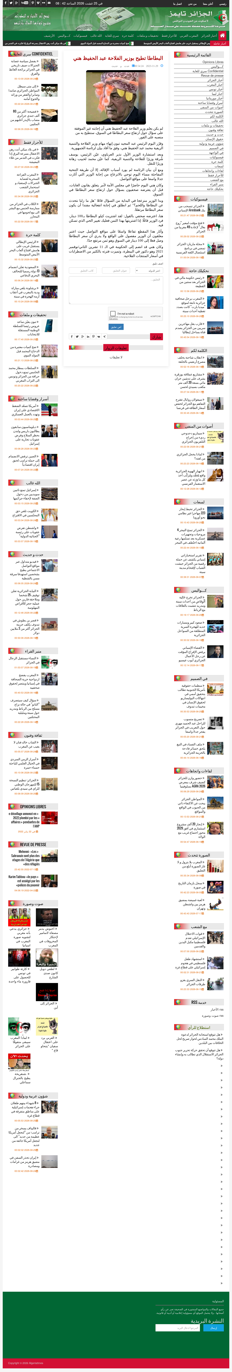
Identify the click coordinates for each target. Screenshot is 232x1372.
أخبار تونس (216, 89)
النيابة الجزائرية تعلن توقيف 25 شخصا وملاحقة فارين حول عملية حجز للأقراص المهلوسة (25, 599)
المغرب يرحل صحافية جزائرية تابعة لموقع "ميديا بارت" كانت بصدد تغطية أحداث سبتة (190, 304)
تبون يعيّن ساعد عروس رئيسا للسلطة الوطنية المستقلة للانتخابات (26, 327)
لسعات (219, 166)
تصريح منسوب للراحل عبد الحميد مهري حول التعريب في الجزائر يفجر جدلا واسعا (190, 725)
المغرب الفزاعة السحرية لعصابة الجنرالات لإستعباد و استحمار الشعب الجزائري (27, 182)
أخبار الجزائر (209, 35)
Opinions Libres (213, 62)
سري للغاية (112, 35)
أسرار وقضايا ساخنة (210, 102)
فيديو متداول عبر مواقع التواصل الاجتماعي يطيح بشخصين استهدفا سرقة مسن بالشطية (25, 569)
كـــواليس (64, 35)
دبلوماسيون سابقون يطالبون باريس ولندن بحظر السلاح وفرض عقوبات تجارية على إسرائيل (25, 435)
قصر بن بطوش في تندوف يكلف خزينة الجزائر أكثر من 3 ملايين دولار (25, 626)
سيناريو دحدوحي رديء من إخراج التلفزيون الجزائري (193, 437)
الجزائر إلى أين (49, 1005)
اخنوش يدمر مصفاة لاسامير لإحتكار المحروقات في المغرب (48, 936)
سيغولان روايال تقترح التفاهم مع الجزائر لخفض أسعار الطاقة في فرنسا (189, 403)
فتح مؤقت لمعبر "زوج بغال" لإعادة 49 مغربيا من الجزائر (189, 227)
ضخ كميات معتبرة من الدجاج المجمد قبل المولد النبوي (144, 43)
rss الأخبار (217, 1009)
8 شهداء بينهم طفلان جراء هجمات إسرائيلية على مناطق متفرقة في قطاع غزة (25, 1109)
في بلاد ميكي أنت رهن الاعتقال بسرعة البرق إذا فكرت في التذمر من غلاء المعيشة (68, 43)
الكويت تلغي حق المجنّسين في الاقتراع (26, 513)
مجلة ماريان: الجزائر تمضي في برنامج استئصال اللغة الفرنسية (190, 248)
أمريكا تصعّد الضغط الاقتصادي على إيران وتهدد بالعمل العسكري (26, 409)
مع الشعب (216, 179)
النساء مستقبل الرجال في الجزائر (24, 660)
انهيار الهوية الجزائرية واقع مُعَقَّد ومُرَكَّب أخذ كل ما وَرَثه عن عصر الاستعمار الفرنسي (190, 477)
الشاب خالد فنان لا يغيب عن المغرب (27, 744)
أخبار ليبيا (217, 93)
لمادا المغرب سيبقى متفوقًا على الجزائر (20, 1042)
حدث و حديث (120, 65)
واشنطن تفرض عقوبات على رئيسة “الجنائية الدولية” (28, 531)
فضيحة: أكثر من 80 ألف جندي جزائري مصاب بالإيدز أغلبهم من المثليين (25, 117)
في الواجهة (216, 152)
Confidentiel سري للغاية (207, 71)
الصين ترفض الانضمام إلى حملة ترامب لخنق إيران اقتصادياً (24, 460)
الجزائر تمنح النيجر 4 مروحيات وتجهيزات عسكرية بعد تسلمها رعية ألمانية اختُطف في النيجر (190, 536)
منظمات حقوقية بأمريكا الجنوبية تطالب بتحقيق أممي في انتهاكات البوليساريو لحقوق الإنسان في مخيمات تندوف (191, 695)
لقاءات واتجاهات (212, 170)
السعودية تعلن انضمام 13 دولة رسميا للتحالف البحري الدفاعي (24, 271)
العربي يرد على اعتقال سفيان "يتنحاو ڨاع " (49, 1044)
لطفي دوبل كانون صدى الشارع (49, 973)
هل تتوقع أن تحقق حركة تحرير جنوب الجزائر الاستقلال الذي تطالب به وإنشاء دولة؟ (199, 1054)
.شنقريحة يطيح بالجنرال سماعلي (21, 1078)
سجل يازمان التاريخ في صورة (191, 885)
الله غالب (96, 35)
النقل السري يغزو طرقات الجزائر (192, 982)
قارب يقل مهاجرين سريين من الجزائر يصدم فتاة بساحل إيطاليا (190, 327)
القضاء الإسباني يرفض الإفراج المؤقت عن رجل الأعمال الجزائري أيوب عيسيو (191, 653)
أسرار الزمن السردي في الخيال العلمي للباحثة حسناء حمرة (24, 763)
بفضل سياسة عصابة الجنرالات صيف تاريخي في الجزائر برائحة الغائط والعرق (24, 67)
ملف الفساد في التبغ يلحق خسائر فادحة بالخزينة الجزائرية (191, 748)
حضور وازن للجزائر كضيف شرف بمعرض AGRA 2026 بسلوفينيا (191, 782)
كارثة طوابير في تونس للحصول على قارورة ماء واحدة (19, 975)
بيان (99, 148)
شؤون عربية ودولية (211, 143)
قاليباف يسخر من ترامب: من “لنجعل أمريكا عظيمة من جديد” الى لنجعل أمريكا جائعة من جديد (24, 1136)
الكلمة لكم (216, 116)
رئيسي (222, 3)
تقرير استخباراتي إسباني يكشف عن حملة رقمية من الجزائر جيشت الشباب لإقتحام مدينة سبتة (190, 563)
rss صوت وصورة (212, 1015)
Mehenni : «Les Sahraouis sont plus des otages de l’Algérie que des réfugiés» (25, 857)
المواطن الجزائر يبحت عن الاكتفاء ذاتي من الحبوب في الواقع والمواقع (191, 805)
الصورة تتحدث (214, 111)
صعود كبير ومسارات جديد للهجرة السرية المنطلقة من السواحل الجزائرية (191, 628)
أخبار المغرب (215, 84)
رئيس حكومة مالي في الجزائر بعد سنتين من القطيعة (190, 281)
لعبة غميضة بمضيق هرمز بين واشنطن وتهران (192, 904)
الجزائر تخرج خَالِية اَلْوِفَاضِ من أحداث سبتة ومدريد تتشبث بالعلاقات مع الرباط (190, 603)
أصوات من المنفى (211, 107)
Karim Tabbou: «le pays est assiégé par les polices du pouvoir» (24, 881)
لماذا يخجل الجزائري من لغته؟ (191, 456)
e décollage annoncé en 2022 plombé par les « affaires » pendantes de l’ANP (24, 820)
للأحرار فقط (169, 35)
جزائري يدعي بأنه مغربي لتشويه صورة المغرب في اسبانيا (20, 936)
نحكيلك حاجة (215, 189)
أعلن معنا (208, 3)
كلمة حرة (128, 35)
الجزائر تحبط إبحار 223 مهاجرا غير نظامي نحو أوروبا (191, 513)
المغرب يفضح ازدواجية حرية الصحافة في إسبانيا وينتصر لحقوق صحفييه (24, 681)
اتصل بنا (177, 3)
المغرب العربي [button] (189, 35)
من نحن (192, 3)
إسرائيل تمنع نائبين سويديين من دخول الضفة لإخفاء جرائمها (26, 494)
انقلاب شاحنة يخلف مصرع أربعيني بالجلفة (191, 359)
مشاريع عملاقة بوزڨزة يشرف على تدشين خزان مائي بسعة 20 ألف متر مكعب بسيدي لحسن (190, 380)
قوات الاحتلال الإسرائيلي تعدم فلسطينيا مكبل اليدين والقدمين (192, 939)
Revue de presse (212, 75)
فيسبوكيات (80, 35)
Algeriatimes (36, 1363)
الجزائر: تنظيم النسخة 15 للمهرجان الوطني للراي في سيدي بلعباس (24, 784)
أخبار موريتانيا (214, 98)
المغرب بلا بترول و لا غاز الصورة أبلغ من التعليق (191, 866)
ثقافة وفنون (215, 130)
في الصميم (216, 148)
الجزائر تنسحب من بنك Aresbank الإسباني (191, 208)
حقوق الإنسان (214, 139)
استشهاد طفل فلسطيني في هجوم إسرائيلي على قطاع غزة (190, 963)
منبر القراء (216, 184)
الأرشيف (49, 35)
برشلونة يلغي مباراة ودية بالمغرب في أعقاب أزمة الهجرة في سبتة (25, 292)
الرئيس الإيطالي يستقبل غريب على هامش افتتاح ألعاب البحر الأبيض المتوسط (24, 247)
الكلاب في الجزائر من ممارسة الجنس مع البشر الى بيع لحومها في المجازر (24, 210)
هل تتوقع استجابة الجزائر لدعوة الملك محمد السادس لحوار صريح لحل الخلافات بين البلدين (200, 1038)
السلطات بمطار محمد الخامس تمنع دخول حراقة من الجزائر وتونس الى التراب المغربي (24, 374)
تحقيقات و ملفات (147, 35)
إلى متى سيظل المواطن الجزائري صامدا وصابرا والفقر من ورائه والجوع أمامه (24, 92)
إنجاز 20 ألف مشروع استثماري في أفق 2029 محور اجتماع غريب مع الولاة (191, 830)
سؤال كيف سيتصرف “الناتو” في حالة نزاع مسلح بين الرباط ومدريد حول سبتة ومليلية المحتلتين (24, 708)
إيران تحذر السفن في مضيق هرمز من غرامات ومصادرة (25, 1161)
